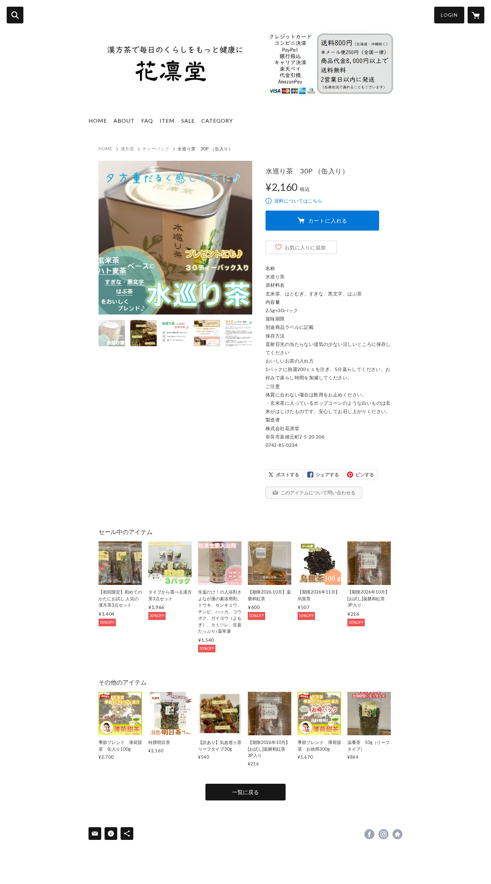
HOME (98, 120)
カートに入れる (328, 220)
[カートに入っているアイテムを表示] (476, 15)
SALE (188, 120)
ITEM (167, 120)
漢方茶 (127, 148)
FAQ (147, 120)
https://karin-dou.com (397, 834)
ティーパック (156, 148)
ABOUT (124, 120)
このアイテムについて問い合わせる (318, 492)
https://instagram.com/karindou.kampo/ (383, 834)
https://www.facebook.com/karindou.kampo (369, 834)
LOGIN (449, 15)
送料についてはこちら (298, 201)
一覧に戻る (245, 792)
